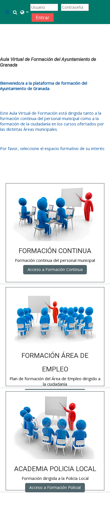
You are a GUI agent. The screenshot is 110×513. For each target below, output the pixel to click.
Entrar (42, 17)
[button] (15, 12)
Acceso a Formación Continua (55, 269)
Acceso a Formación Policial (55, 487)
